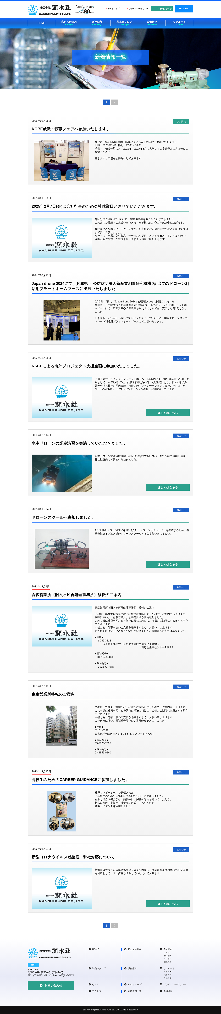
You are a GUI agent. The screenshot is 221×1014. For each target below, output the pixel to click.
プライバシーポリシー (138, 8)
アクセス (167, 959)
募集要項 (167, 978)
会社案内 (97, 23)
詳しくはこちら (168, 412)
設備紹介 (152, 23)
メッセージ (168, 971)
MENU (186, 8)
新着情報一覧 (134, 991)
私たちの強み (69, 23)
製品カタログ (124, 23)
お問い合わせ (165, 9)
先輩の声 (167, 975)
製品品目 (167, 962)
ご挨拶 (167, 952)
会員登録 (167, 991)
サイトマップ (114, 8)
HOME (41, 23)
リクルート (179, 23)
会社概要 (167, 955)
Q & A (95, 984)
